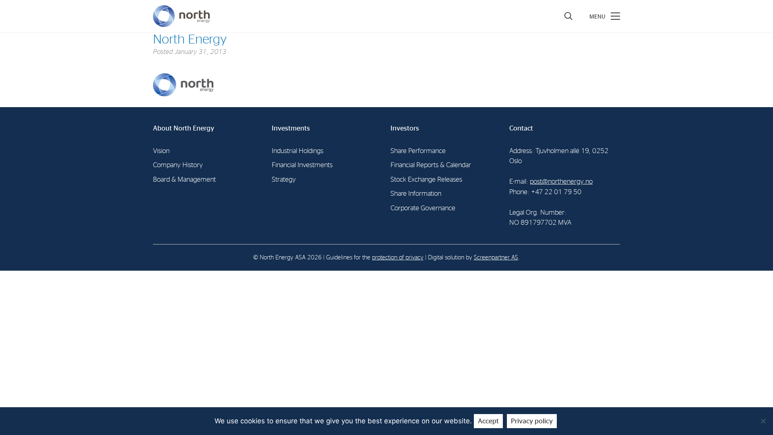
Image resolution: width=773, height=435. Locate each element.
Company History (178, 165)
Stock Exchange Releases (426, 179)
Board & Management (184, 179)
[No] (763, 421)
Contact (521, 128)
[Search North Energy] (568, 16)
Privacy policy (532, 421)
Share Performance (418, 150)
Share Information (416, 193)
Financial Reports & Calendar (431, 165)
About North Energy (183, 128)
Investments (291, 128)
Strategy (284, 179)
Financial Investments (302, 165)
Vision (161, 150)
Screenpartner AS (496, 258)
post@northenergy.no (561, 181)
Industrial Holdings (297, 150)
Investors (405, 128)
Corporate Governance (423, 208)
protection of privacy (398, 258)
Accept (488, 421)
